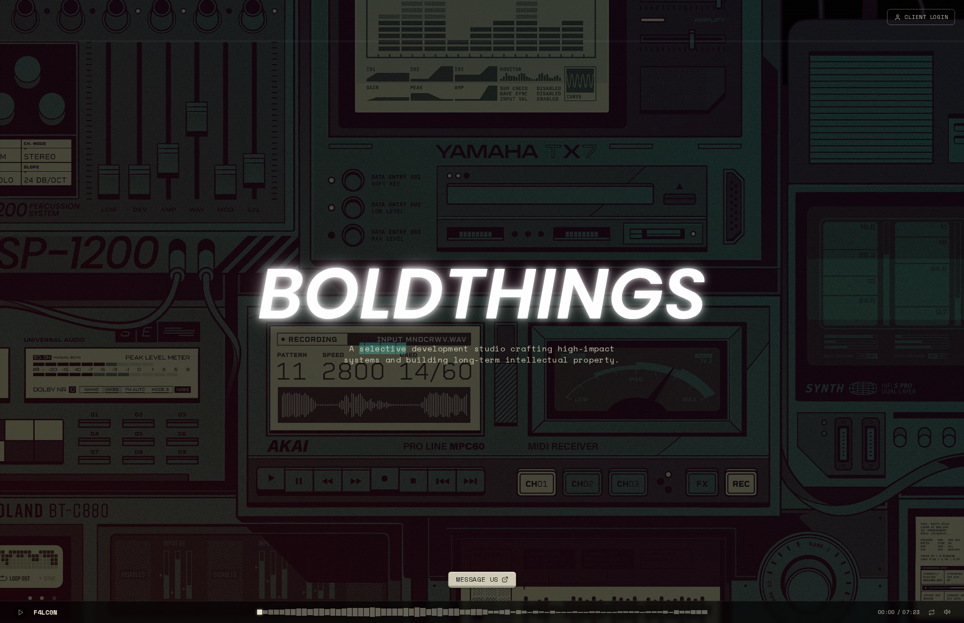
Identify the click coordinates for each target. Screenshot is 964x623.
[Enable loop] (931, 612)
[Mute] (947, 611)
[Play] (20, 612)
